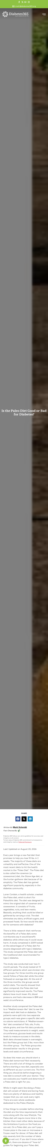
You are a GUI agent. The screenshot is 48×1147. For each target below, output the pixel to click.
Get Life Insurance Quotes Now (33, 3)
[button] (17, 818)
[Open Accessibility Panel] (5, 1141)
